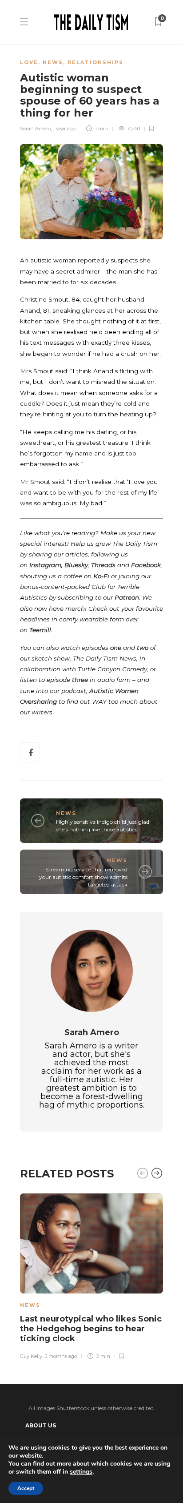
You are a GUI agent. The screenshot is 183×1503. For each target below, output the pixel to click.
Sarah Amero (35, 128)
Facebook (146, 564)
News (53, 62)
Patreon (127, 597)
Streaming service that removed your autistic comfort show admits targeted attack (83, 877)
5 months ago (60, 1356)
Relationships (95, 62)
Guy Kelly (31, 1356)
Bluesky (76, 564)
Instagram (45, 564)
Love (29, 62)
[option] (91, 1275)
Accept (25, 1488)
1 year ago (64, 128)
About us (40, 1425)
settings (81, 1472)
